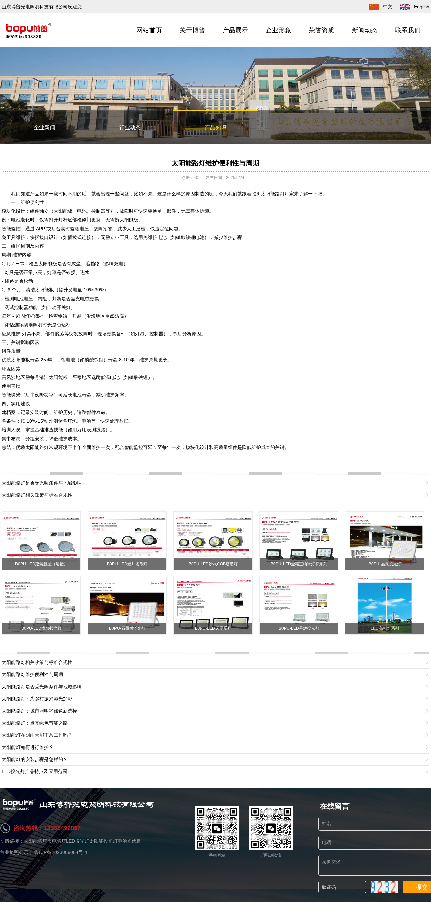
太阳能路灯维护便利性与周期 (215, 163)
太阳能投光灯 (103, 841)
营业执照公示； (17, 852)
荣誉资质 (321, 30)
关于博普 (192, 30)
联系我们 (408, 30)
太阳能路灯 (35, 841)
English (421, 6)
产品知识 (215, 127)
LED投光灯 (77, 841)
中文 (387, 6)
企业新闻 (44, 127)
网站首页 (149, 30)
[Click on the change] (384, 887)
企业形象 (278, 30)
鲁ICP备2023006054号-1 (61, 852)
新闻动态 (364, 30)
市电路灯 (56, 841)
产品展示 (235, 30)
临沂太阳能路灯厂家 (273, 193)
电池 (122, 841)
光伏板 (134, 841)
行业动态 (130, 127)
